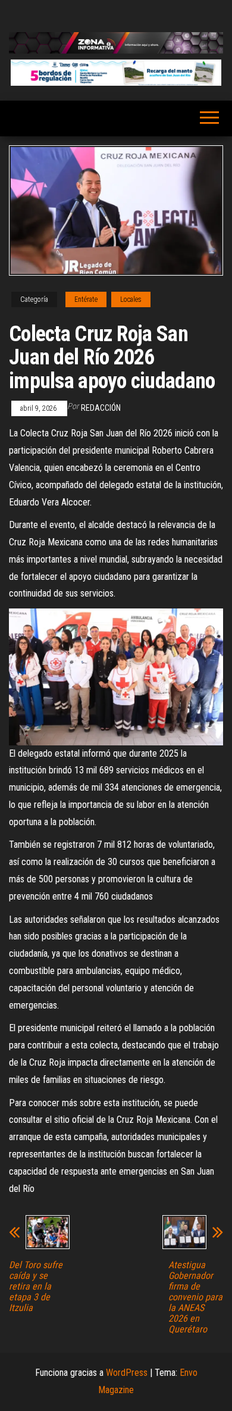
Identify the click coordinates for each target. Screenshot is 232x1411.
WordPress (127, 1372)
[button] (116, 73)
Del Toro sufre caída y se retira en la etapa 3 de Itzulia (35, 1286)
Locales (131, 299)
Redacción (101, 408)
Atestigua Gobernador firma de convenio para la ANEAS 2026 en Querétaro (195, 1297)
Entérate (86, 299)
